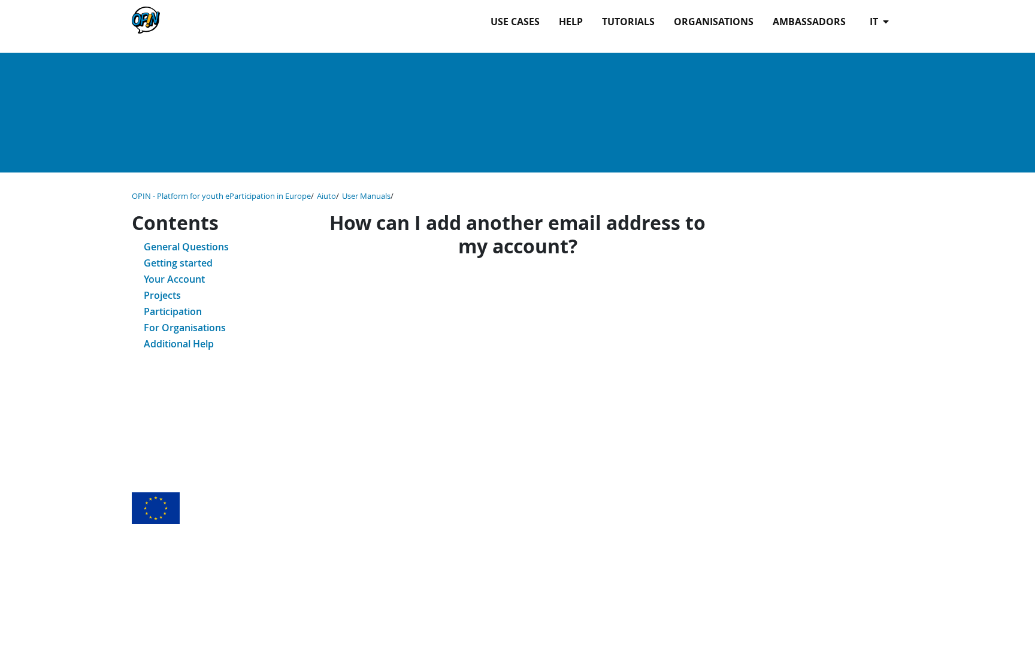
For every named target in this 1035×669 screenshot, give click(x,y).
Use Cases (515, 21)
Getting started (178, 263)
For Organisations (185, 327)
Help (571, 21)
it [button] (875, 21)
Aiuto (326, 196)
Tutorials (628, 21)
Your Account (174, 279)
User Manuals (366, 196)
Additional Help (179, 343)
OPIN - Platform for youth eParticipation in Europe (221, 196)
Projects (162, 295)
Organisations (713, 21)
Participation (173, 311)
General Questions (186, 246)
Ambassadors (809, 21)
